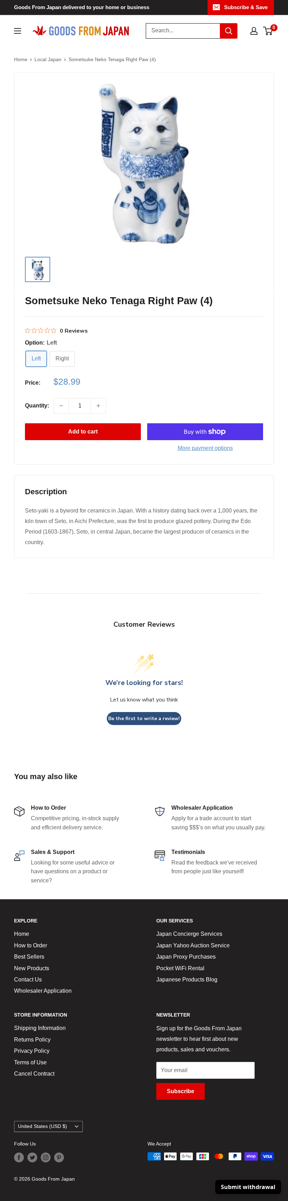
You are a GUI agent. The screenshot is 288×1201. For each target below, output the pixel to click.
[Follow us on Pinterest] (59, 1157)
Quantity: (37, 406)
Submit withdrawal (248, 1187)
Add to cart (83, 432)
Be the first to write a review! (144, 718)
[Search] (228, 31)
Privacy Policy (32, 1051)
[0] (268, 31)
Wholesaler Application (43, 991)
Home (20, 59)
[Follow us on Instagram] (46, 1157)
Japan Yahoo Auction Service (193, 945)
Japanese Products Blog (186, 980)
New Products (31, 968)
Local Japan (47, 59)
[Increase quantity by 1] (98, 405)
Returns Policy (32, 1040)
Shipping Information (40, 1028)
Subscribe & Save (246, 7)
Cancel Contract (34, 1074)
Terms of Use (30, 1062)
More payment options (205, 448)
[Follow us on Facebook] (19, 1157)
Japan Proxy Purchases (186, 957)
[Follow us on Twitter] (32, 1157)
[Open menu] (17, 31)
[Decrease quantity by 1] (61, 405)
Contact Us (28, 980)
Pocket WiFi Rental (180, 968)
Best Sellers (29, 957)
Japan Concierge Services (189, 934)
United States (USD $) (42, 1126)
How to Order (30, 945)
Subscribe (180, 1091)
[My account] (253, 31)
